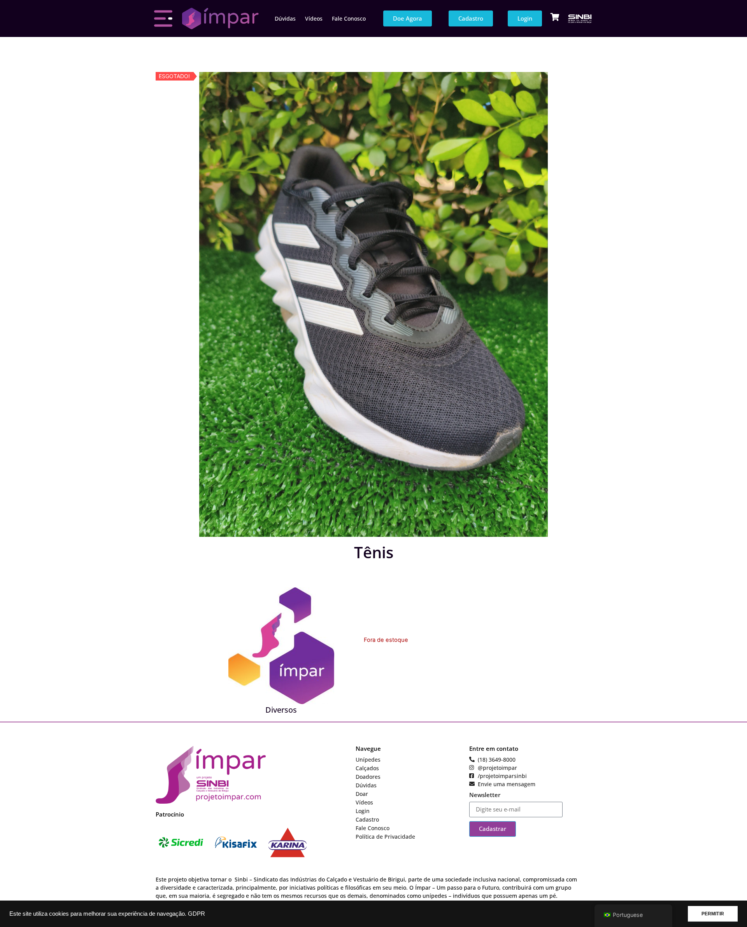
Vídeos (314, 18)
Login (363, 811)
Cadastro (367, 819)
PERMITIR (712, 913)
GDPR (196, 914)
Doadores (368, 776)
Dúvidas (285, 18)
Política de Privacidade (385, 836)
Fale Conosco (349, 18)
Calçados (367, 768)
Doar (362, 793)
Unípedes (368, 759)
